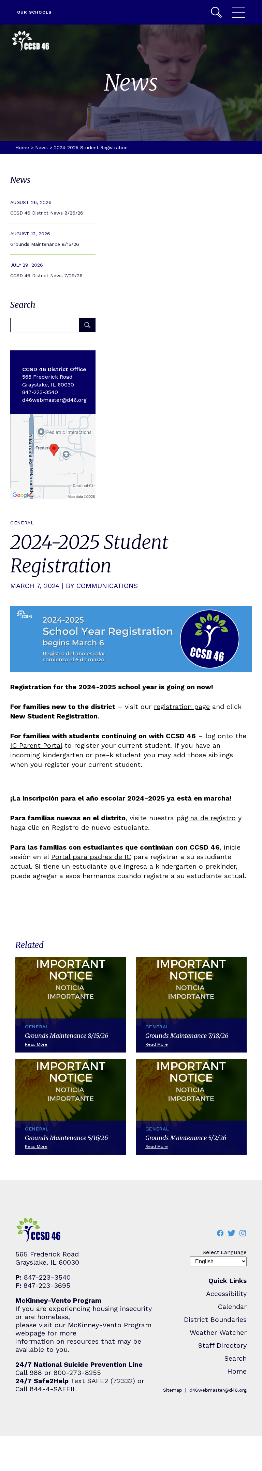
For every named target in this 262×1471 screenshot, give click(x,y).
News (41, 147)
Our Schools (34, 12)
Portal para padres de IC (91, 857)
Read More (53, 207)
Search (216, 12)
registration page (182, 706)
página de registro (206, 818)
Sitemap (172, 1390)
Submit (87, 325)
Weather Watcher (218, 1332)
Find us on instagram (242, 1233)
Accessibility (226, 1294)
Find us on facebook (220, 1233)
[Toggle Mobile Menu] (238, 12)
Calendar (232, 1306)
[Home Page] (30, 41)
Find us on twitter (231, 1233)
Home (22, 147)
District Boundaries (215, 1319)
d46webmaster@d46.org (218, 1390)
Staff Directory (222, 1345)
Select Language (225, 1252)
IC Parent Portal (36, 745)
